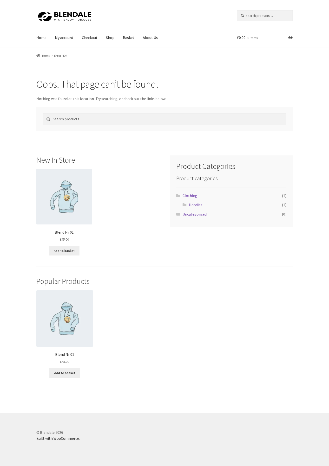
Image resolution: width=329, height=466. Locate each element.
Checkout (90, 37)
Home (41, 37)
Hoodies (195, 204)
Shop (110, 37)
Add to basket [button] (64, 251)
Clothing (190, 195)
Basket (128, 37)
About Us (150, 37)
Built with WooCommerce (57, 438)
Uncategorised (195, 214)
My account (64, 37)
